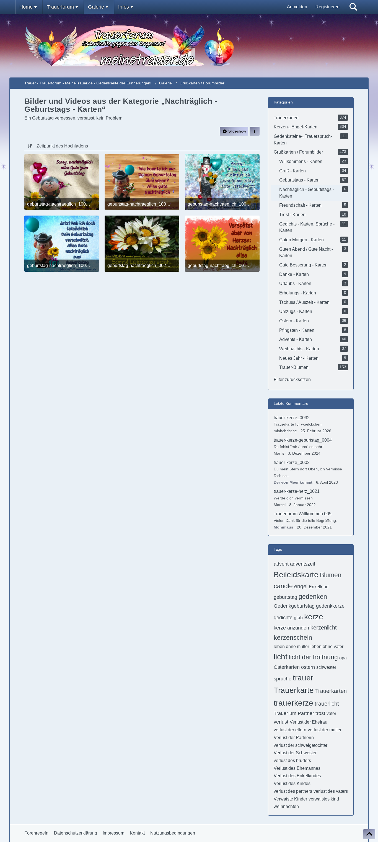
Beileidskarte (296, 574)
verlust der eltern (290, 729)
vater (331, 713)
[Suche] (353, 7)
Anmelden (297, 6)
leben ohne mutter (291, 646)
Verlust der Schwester (295, 752)
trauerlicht (327, 704)
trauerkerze (293, 703)
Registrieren (327, 6)
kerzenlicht (323, 628)
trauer (303, 677)
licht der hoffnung (313, 657)
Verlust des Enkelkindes (297, 775)
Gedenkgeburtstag (294, 606)
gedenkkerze (330, 606)
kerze (313, 616)
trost (320, 713)
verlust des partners (293, 791)
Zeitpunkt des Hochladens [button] (62, 146)
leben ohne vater (326, 646)
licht (281, 656)
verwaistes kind (324, 799)
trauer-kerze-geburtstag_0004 (303, 440)
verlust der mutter (324, 729)
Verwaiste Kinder (290, 799)
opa (343, 658)
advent (281, 564)
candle (283, 586)
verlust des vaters (331, 791)
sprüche (282, 679)
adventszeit (302, 564)
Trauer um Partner (294, 713)
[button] (255, 131)
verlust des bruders (292, 760)
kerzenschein (293, 637)
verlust (281, 722)
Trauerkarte (294, 690)
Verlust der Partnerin (294, 737)
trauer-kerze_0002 (292, 462)
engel (300, 586)
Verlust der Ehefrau (308, 722)
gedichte (283, 617)
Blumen (330, 575)
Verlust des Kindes (292, 783)
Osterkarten (287, 667)
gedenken (313, 596)
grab (298, 617)
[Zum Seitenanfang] (369, 834)
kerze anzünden (291, 628)
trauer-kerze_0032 (292, 417)
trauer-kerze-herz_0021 (297, 491)
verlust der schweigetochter (300, 745)
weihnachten (286, 806)
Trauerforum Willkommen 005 (303, 513)
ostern (308, 667)
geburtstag (285, 597)
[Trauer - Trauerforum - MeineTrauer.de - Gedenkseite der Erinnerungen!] (189, 45)
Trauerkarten (331, 691)
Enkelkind (318, 586)
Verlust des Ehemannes (297, 768)
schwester (326, 667)
